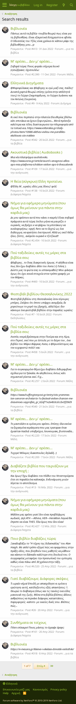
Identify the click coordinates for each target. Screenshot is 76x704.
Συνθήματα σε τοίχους (28, 622)
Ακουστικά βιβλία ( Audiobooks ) (36, 152)
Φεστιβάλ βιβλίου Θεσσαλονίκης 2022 (41, 294)
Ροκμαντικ (17, 49)
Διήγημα (65, 103)
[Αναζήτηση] (71, 5)
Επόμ (40, 666)
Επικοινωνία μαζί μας (16, 689)
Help (6, 693)
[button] (4, 5)
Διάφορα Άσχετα (21, 194)
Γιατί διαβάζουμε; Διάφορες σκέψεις (39, 578)
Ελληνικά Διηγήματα (27, 83)
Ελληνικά (11, 683)
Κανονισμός (40, 689)
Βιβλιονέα (19, 28)
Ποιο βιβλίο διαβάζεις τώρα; (33, 538)
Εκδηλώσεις (18, 318)
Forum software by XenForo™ (32, 700)
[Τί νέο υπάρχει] (63, 5)
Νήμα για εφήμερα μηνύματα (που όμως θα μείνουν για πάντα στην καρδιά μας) (38, 208)
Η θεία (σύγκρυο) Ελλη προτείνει (36, 181)
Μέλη (70, 74)
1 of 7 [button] (27, 666)
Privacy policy (58, 689)
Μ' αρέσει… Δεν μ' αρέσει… (31, 61)
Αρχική (16, 693)
